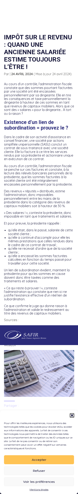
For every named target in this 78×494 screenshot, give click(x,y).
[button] (72, 415)
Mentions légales (39, 489)
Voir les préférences (39, 482)
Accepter (39, 460)
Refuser (39, 471)
